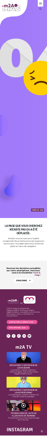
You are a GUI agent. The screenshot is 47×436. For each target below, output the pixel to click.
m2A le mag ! (36, 274)
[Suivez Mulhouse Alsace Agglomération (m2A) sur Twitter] (14, 336)
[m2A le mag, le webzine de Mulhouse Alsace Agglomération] (30, 303)
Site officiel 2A (17, 328)
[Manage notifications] (42, 431)
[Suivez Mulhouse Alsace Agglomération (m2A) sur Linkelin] (24, 336)
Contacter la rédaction (21, 322)
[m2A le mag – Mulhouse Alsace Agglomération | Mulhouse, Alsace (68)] (17, 7)
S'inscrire (22, 280)
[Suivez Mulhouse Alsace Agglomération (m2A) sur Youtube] (29, 336)
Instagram (20, 430)
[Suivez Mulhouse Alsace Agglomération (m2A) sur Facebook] (8, 336)
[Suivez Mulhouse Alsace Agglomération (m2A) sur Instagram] (19, 336)
